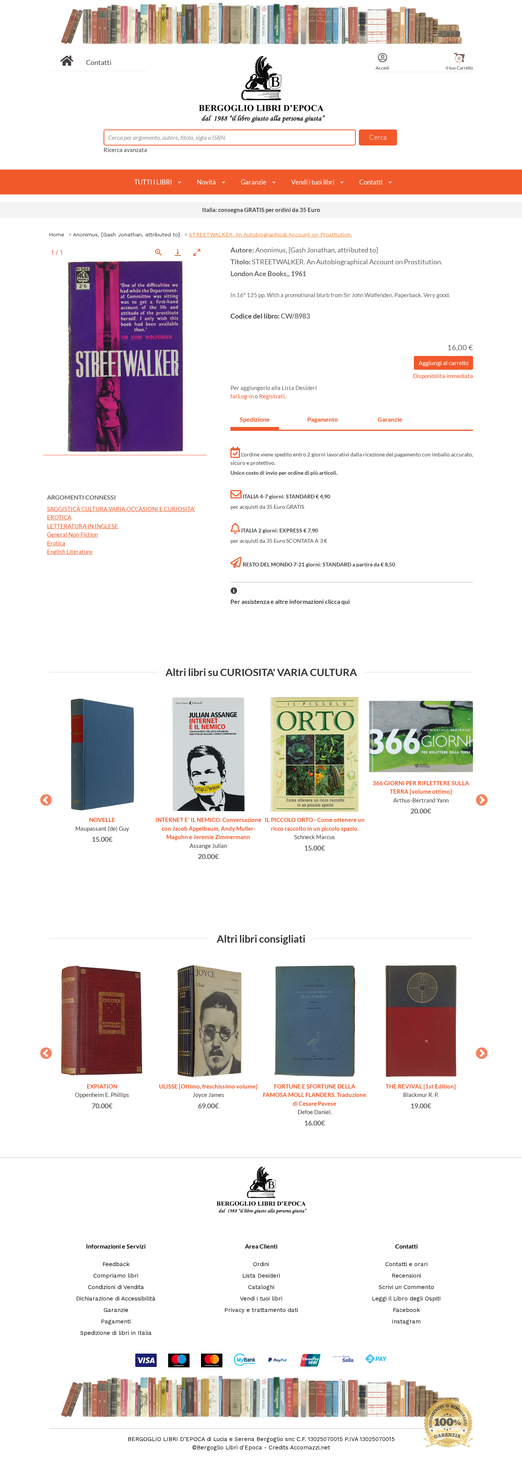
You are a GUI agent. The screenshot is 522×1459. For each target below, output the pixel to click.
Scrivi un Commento (406, 1287)
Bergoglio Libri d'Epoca (229, 1447)
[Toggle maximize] (196, 252)
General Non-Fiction (72, 534)
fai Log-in (242, 396)
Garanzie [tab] (390, 419)
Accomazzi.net (310, 1447)
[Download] (177, 252)
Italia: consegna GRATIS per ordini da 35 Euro (261, 209)
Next (479, 798)
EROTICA (59, 517)
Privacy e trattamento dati (261, 1310)
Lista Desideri (261, 1275)
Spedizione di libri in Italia (116, 1333)
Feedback (116, 1264)
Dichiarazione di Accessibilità (116, 1298)
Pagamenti (116, 1321)
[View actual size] (158, 252)
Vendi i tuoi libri (312, 182)
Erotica (56, 543)
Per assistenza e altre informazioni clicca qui (290, 601)
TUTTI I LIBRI (153, 182)
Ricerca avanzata (125, 149)
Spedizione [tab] (255, 419)
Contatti (99, 62)
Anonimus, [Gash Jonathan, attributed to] (126, 234)
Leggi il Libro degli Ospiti (406, 1298)
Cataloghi (261, 1287)
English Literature (69, 551)
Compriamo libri (115, 1275)
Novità (206, 182)
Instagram (406, 1321)
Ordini (261, 1264)
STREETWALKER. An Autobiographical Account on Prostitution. (270, 234)
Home (56, 234)
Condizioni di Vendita (116, 1287)
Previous (43, 798)
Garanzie (253, 182)
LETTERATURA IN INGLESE (82, 525)
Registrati (272, 396)
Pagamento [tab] (322, 419)
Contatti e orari (406, 1264)
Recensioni (406, 1275)
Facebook (406, 1310)
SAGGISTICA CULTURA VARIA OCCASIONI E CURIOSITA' (121, 508)
